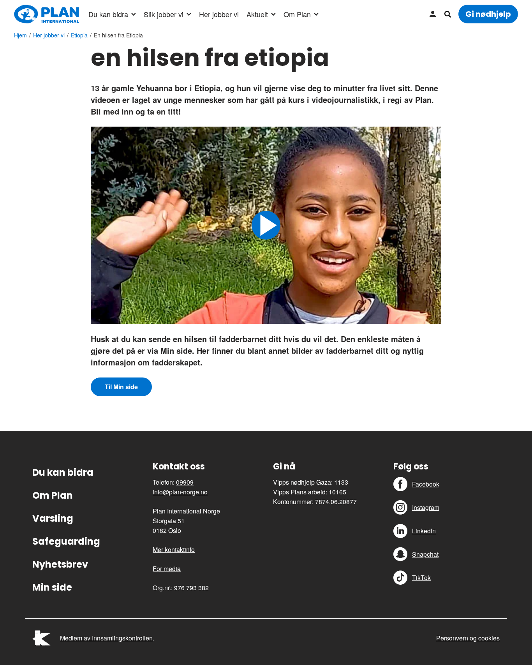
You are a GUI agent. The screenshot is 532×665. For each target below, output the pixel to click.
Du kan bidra (108, 14)
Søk (447, 14)
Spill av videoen (266, 225)
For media (167, 568)
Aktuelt (257, 14)
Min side (432, 14)
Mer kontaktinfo (174, 549)
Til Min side (121, 386)
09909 (185, 482)
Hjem (20, 35)
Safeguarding (66, 541)
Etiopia (79, 35)
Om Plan (297, 14)
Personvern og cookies (468, 637)
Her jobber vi (219, 14)
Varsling (52, 518)
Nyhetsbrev (60, 564)
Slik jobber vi (163, 14)
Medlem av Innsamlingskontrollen (106, 637)
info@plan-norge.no (180, 491)
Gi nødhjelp (488, 14)
